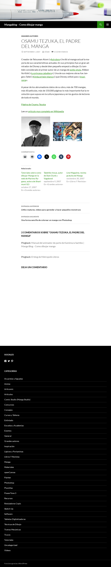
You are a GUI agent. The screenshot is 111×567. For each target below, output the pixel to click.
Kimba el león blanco (43, 76)
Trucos (7, 534)
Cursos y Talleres (11, 415)
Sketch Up (8, 508)
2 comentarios (61, 52)
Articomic (8, 389)
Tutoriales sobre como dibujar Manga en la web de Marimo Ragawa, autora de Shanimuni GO (31, 178)
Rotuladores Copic (12, 503)
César (47, 52)
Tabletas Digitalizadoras (15, 519)
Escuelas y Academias (14, 425)
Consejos (8, 410)
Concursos (9, 404)
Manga (7, 462)
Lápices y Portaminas (13, 451)
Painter (7, 477)
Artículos (8, 394)
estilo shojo (75, 69)
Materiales (9, 467)
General (7, 436)
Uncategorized (10, 545)
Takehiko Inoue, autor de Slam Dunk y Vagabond (53, 175)
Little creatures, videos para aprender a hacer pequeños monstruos (51, 208)
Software (8, 514)
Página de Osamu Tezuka (33, 104)
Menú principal (107, 24)
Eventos (7, 430)
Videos (7, 550)
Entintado (8, 420)
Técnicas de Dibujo (12, 524)
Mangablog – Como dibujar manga (23, 24)
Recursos (8, 498)
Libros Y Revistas (12, 456)
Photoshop (9, 482)
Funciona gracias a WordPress (15, 563)
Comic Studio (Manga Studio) (17, 399)
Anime (7, 384)
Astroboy (55, 59)
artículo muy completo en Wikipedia (46, 111)
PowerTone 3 (10, 493)
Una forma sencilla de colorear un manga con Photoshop (46, 218)
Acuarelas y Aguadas (13, 378)
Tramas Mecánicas (12, 529)
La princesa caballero (41, 73)
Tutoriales (8, 540)
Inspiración (9, 446)
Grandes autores (29, 36)
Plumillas (8, 488)
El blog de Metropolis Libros (45, 256)
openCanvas (9, 472)
